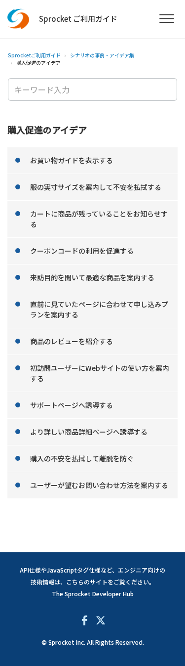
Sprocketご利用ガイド (34, 55)
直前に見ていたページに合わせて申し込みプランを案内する (99, 309)
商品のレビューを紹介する (71, 341)
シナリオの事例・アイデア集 (102, 55)
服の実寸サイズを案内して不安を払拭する (95, 187)
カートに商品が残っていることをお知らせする (99, 219)
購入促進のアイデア (38, 62)
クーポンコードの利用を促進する (82, 251)
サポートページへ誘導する (71, 405)
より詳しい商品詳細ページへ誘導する (89, 432)
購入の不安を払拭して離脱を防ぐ (82, 458)
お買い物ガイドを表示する (71, 160)
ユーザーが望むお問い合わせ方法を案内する (99, 485)
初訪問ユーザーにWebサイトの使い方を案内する (99, 373)
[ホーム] (18, 19)
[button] (166, 19)
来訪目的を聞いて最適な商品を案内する (92, 277)
